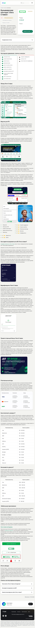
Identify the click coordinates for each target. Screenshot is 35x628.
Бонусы (18, 611)
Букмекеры (14, 611)
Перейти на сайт (26, 31)
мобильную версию (9, 530)
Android (21, 23)
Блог (29, 611)
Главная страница (3, 7)
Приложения (24, 611)
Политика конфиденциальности (18, 614)
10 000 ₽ (21, 20)
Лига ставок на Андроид (6, 527)
